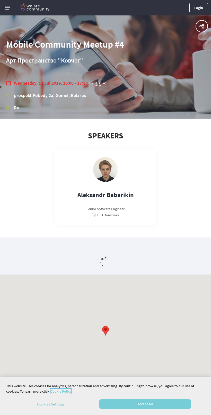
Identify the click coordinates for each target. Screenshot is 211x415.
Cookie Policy (61, 391)
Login (198, 7)
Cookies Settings (50, 404)
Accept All (145, 404)
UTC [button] (98, 83)
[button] (7, 7)
